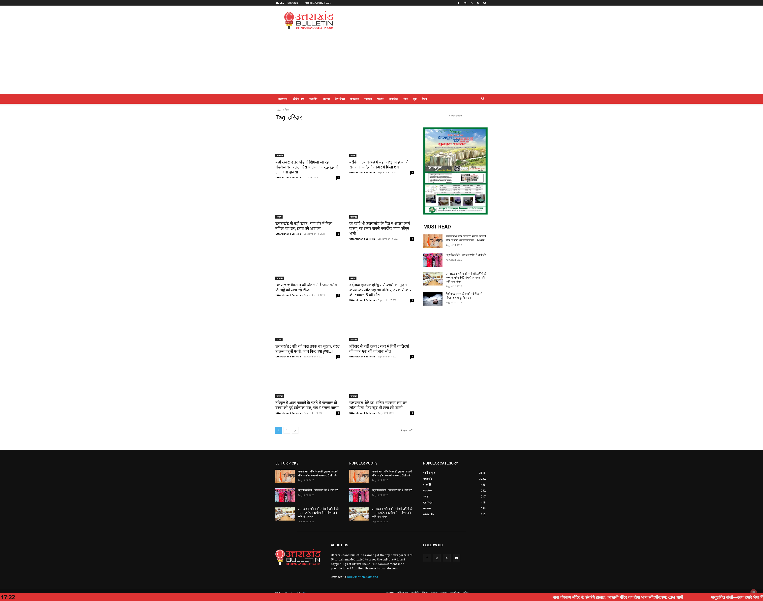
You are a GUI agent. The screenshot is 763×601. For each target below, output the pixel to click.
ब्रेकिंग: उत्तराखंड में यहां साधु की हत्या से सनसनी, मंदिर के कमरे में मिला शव (378, 164)
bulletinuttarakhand (362, 577)
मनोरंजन (354, 99)
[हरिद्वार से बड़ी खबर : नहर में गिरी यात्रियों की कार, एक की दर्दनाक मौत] (381, 325)
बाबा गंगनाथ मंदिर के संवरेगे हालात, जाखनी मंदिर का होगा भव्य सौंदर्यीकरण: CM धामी (574, 597)
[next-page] (295, 430)
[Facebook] (458, 3)
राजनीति (313, 99)
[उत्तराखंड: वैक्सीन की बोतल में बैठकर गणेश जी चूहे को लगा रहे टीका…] (307, 264)
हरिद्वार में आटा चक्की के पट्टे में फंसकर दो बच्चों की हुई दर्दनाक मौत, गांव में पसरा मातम (307, 405)
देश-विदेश (340, 99)
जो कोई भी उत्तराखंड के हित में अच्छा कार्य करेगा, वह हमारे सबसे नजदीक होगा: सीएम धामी (379, 228)
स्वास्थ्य (368, 99)
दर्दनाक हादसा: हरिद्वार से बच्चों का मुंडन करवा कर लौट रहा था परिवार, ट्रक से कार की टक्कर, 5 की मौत (380, 290)
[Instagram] (465, 3)
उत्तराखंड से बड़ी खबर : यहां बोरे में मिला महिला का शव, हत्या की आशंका (303, 226)
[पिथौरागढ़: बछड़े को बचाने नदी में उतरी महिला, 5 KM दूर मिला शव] (433, 299)
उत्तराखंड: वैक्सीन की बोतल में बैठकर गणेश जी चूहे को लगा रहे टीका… (306, 287)
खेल (406, 99)
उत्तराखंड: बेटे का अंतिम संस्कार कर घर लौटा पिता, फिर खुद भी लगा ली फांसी (378, 405)
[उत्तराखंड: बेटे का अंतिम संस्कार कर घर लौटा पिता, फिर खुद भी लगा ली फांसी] (381, 382)
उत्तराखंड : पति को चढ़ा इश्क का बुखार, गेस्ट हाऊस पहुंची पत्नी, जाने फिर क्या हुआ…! (307, 349)
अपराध (326, 99)
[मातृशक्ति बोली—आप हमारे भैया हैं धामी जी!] (433, 260)
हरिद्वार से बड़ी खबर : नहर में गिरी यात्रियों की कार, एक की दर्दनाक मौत (379, 349)
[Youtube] (485, 3)
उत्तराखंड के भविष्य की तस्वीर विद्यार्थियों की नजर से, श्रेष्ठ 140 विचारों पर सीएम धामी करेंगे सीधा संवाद (466, 277)
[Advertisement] (415, 20)
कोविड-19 (298, 99)
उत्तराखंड (282, 99)
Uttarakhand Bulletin (288, 177)
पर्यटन (380, 99)
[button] (483, 99)
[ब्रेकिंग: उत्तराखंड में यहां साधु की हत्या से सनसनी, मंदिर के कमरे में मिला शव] (381, 141)
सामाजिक (393, 99)
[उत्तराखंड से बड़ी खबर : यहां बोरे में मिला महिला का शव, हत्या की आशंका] (307, 202)
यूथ (414, 99)
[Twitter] (471, 3)
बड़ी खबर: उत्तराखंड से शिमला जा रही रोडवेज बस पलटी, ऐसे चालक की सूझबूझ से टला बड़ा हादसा (306, 167)
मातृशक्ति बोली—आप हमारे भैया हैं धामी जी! (466, 254)
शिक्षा (424, 99)
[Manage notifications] (753, 592)
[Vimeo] (478, 3)
